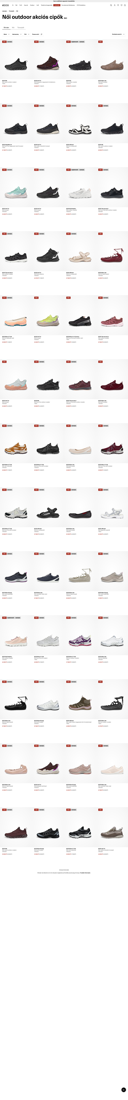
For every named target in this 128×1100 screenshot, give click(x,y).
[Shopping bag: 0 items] (125, 5)
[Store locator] (118, 5)
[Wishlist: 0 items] (121, 5)
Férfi (20, 5)
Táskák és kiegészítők (46, 5)
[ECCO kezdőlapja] (5, 5)
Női (16, 5)
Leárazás (56, 5)
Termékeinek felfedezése (68, 5)
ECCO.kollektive (81, 5)
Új (12, 5)
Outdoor (32, 5)
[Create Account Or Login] (114, 5)
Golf (38, 5)
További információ (85, 873)
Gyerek (26, 5)
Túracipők (11, 11)
